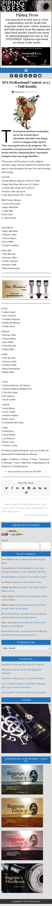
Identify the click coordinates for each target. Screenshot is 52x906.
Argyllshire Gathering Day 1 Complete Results (22, 678)
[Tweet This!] (6, 488)
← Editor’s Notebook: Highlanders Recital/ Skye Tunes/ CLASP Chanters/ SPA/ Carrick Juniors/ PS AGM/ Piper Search (24, 508)
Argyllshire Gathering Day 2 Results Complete (22, 664)
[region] (26, 56)
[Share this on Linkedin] (45, 488)
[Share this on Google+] (18, 488)
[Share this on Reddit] (29, 488)
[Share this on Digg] (40, 488)
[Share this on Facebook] (12, 488)
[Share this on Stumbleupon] (34, 488)
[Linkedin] (25, 76)
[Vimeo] (35, 76)
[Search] (46, 545)
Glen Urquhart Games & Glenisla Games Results (23, 692)
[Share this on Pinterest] (23, 488)
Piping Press (27, 14)
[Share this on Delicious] (26, 492)
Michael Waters (8, 577)
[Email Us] (40, 76)
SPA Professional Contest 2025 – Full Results (26, 84)
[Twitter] (11, 76)
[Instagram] (30, 76)
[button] (26, 56)
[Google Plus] (21, 76)
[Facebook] (16, 76)
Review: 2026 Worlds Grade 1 (33, 577)
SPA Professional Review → (38, 515)
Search (4, 540)
